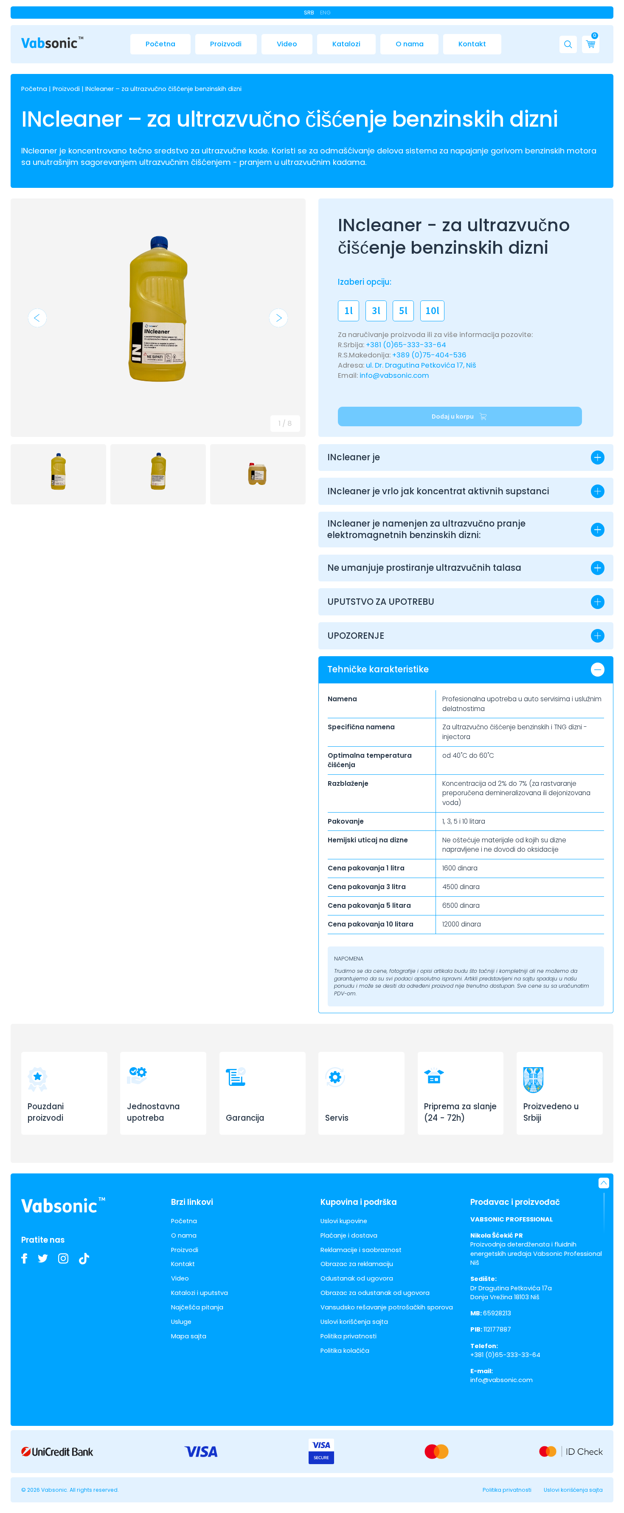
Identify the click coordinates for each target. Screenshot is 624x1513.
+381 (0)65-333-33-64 (406, 345)
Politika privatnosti (348, 1336)
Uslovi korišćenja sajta (354, 1322)
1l (348, 310)
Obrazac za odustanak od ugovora (375, 1293)
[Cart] (590, 44)
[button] (568, 44)
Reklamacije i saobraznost (361, 1250)
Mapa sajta (188, 1336)
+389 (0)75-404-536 (429, 355)
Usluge (181, 1322)
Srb (309, 12)
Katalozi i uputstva (199, 1293)
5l (403, 310)
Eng (325, 12)
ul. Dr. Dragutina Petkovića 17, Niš (421, 365)
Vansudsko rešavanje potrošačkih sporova (386, 1307)
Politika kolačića (344, 1350)
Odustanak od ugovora (356, 1278)
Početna (160, 44)
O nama (410, 44)
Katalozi (346, 44)
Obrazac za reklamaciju (356, 1264)
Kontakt (472, 44)
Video (287, 44)
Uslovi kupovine (343, 1221)
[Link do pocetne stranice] (52, 42)
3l (376, 310)
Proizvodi (226, 44)
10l (432, 310)
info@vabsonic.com (394, 375)
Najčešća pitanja (197, 1307)
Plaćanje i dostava (348, 1235)
